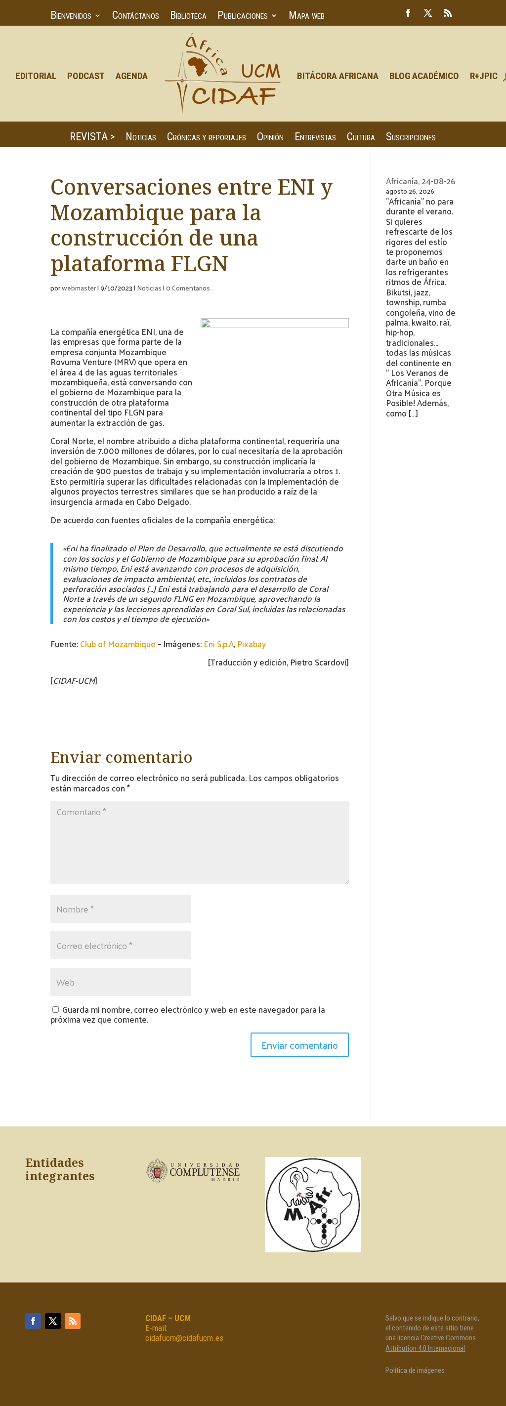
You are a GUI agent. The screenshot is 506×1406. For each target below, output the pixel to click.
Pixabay (251, 643)
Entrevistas (315, 138)
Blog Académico (424, 76)
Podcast (86, 76)
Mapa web (307, 16)
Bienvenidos (70, 16)
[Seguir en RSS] (448, 13)
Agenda (132, 76)
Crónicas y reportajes (206, 138)
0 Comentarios (188, 288)
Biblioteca (188, 16)
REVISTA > (92, 138)
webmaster (79, 288)
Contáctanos (135, 16)
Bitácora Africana (338, 76)
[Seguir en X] (428, 13)
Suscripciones (411, 138)
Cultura (361, 138)
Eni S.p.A (219, 643)
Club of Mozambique (118, 643)
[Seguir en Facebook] (408, 13)
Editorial (35, 76)
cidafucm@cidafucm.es (184, 1338)
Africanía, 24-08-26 (420, 180)
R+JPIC (484, 76)
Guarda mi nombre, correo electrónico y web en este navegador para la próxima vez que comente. (187, 1014)
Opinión (270, 138)
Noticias (141, 138)
